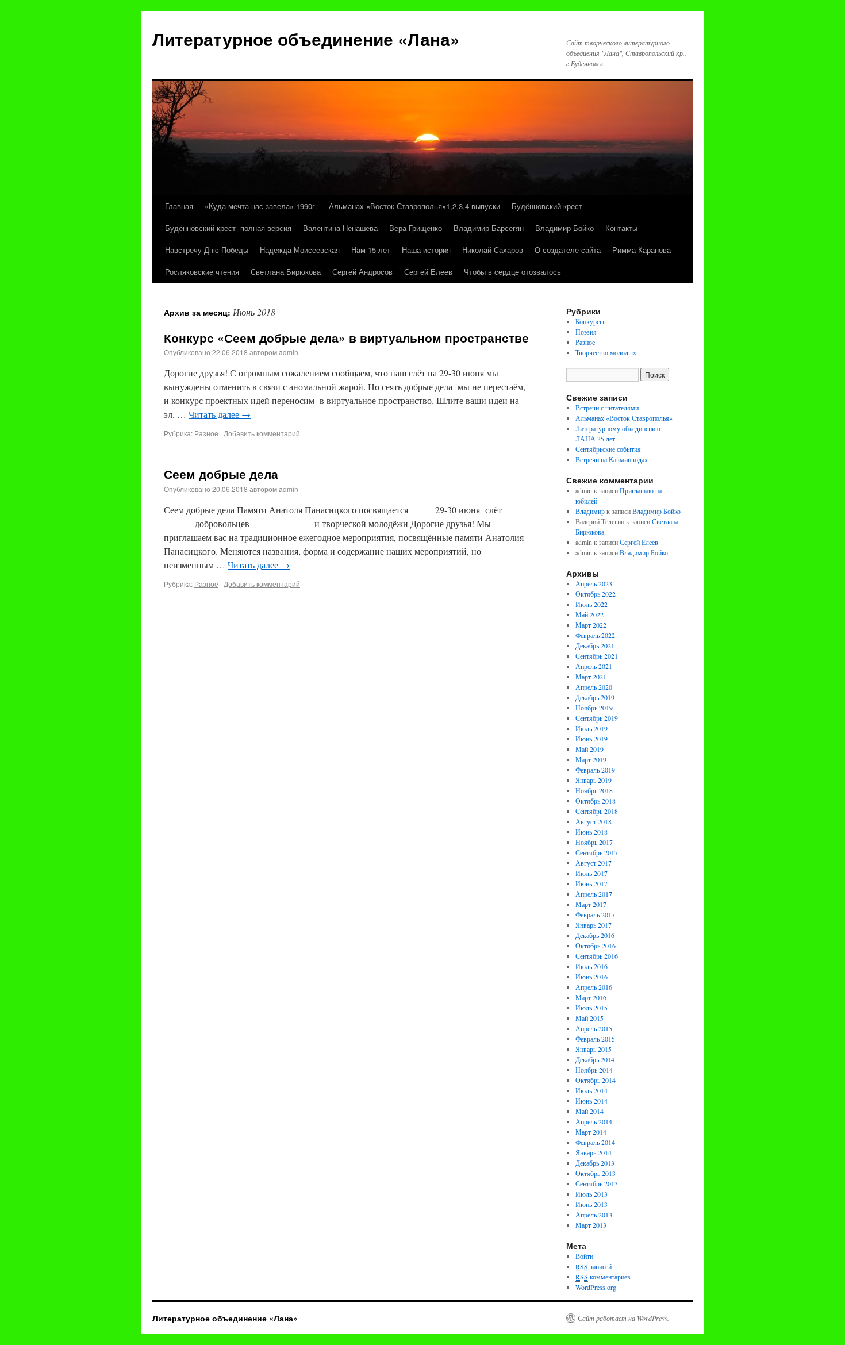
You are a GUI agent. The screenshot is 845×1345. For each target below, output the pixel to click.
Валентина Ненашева (340, 227)
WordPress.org (595, 1287)
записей (593, 1266)
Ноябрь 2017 (594, 842)
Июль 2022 (591, 604)
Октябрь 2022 (595, 593)
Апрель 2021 (593, 666)
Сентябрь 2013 (596, 1183)
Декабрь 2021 (594, 645)
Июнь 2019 (591, 738)
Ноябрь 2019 (594, 707)
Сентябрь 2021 (596, 655)
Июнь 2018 (591, 831)
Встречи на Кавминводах (611, 459)
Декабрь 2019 (594, 697)
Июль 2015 (591, 1007)
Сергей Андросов (362, 271)
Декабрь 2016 (594, 935)
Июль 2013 (591, 1193)
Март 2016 (590, 997)
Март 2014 (590, 1131)
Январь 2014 (593, 1152)
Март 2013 (590, 1224)
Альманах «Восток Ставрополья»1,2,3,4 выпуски (414, 206)
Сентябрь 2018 (596, 811)
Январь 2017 (593, 924)
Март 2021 (590, 676)
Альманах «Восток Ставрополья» (624, 417)
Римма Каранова (641, 249)
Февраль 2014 (595, 1142)
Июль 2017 (591, 873)
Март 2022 (590, 624)
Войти (584, 1256)
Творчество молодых (605, 352)
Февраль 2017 (595, 914)
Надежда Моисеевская (300, 249)
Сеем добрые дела (221, 473)
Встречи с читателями (607, 407)
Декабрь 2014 (594, 1059)
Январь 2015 (593, 1049)
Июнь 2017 (591, 883)
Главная (179, 206)
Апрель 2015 (593, 1028)
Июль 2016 (591, 966)
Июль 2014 (591, 1090)
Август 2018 (593, 821)
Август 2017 (593, 862)
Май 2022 (589, 614)
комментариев (603, 1276)
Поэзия (586, 331)
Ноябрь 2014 (594, 1069)
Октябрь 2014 (595, 1080)
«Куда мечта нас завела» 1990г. (261, 206)
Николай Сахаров (492, 249)
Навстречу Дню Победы (206, 249)
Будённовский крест (547, 206)
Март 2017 (590, 904)
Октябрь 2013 (595, 1173)
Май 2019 (589, 749)
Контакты (621, 227)
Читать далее (220, 414)
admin (288, 352)
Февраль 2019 (595, 769)
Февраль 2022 (595, 635)
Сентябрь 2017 (596, 852)
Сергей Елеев (428, 271)
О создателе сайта (568, 249)
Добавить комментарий (262, 433)
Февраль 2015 (595, 1038)
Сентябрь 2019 (596, 718)
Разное (206, 433)
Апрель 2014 (593, 1121)
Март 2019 (590, 759)
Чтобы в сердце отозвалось (512, 271)
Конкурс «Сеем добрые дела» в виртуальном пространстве (346, 337)
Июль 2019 (591, 728)
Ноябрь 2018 (594, 790)
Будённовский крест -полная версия (228, 227)
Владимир (590, 511)
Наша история (426, 249)
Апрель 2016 (593, 987)
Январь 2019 (593, 780)
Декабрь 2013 (594, 1162)
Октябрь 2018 (595, 800)
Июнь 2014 (591, 1100)
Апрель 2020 (593, 686)
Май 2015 (589, 1018)
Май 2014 (589, 1111)
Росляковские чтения (202, 271)
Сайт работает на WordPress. (623, 1318)
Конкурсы (589, 321)
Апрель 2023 (593, 583)
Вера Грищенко (415, 227)
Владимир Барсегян (489, 227)
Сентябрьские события (608, 449)
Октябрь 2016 (595, 945)
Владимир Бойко (564, 227)
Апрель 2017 (593, 893)
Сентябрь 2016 (596, 955)
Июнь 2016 (591, 976)
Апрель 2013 (593, 1214)
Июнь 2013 (591, 1204)
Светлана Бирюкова (286, 271)
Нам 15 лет (370, 249)
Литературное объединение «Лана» (306, 38)
